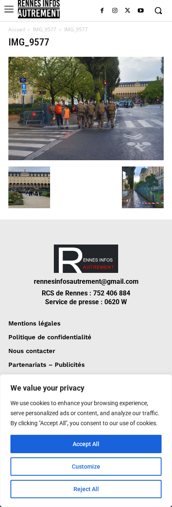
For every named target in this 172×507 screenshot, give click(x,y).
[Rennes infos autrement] (39, 9)
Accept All (86, 444)
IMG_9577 (44, 29)
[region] (86, 440)
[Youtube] (140, 11)
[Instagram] (115, 11)
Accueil (16, 29)
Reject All (86, 489)
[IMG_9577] (86, 158)
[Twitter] (127, 11)
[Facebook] (102, 11)
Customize (86, 466)
